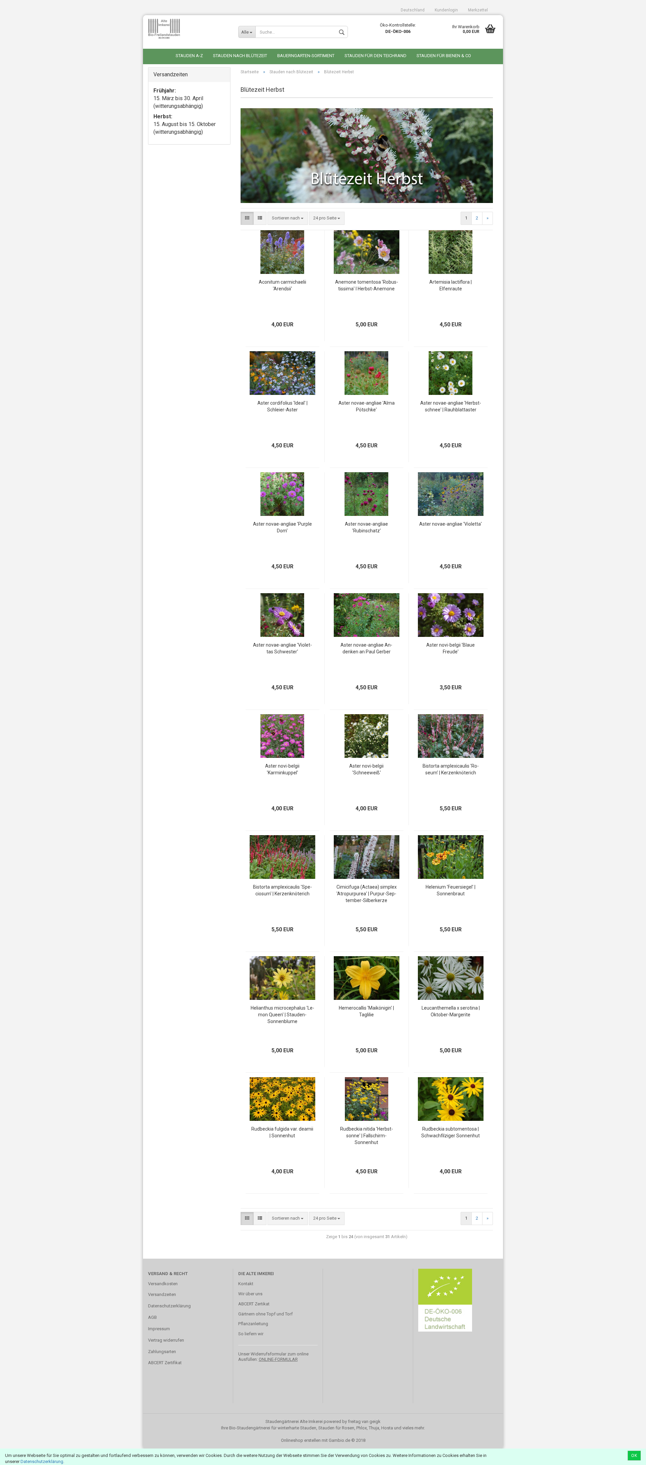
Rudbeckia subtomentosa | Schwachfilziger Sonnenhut (450, 1132)
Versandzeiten (162, 1294)
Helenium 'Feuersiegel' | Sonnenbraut (450, 890)
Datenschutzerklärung (42, 1461)
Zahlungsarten (162, 1351)
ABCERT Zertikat (254, 1303)
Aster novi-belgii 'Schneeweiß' (366, 769)
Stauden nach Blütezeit (240, 55)
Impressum (159, 1328)
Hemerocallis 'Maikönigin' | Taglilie (366, 1011)
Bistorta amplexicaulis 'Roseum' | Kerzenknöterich (451, 769)
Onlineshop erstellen (301, 1440)
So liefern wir (250, 1333)
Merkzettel (478, 10)
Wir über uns (250, 1293)
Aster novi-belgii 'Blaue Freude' (450, 648)
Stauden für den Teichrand (375, 55)
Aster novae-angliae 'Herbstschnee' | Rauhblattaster (450, 406)
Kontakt (245, 1283)
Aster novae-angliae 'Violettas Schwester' (282, 648)
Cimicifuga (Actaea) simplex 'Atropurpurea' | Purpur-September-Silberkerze (366, 893)
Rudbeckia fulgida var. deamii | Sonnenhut (282, 1132)
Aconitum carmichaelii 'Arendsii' (282, 285)
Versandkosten (163, 1283)
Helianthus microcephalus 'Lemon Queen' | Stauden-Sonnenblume (282, 1014)
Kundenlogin (446, 10)
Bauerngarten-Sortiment (305, 55)
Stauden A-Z (189, 55)
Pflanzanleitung (253, 1323)
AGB (152, 1317)
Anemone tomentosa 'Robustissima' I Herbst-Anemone (366, 285)
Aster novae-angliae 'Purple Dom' (282, 527)
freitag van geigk (364, 1421)
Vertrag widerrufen (166, 1340)
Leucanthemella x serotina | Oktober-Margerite (451, 1011)
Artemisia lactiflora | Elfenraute (450, 285)
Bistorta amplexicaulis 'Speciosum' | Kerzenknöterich (282, 890)
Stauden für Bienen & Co (444, 55)
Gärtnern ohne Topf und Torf (265, 1313)
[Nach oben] (627, 1455)
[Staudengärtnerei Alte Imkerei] (188, 28)
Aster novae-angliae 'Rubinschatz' (366, 527)
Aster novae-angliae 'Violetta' (450, 524)
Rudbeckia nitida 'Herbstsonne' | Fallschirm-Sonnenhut (366, 1135)
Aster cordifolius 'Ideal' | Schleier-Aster (282, 406)
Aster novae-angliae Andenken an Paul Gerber (366, 648)
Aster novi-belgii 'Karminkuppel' (282, 769)
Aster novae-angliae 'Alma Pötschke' (366, 406)
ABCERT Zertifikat (165, 1362)
